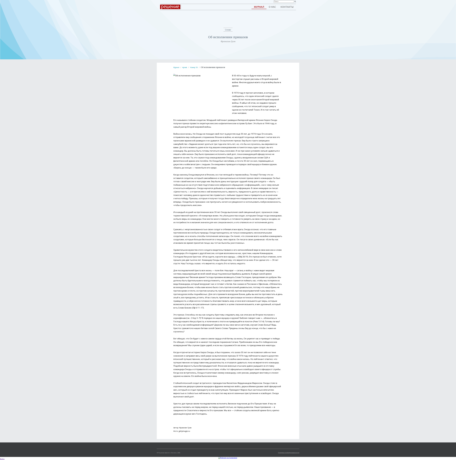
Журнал (259, 6)
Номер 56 (194, 67)
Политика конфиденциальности (288, 452)
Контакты (287, 6)
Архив (184, 67)
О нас (272, 6)
